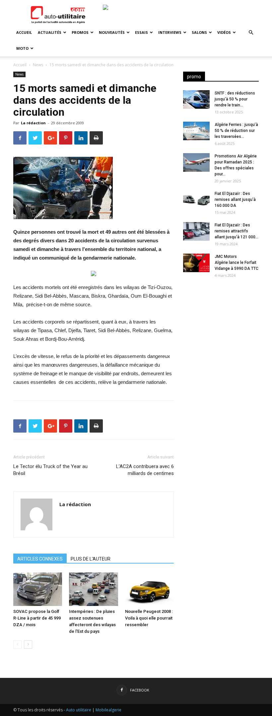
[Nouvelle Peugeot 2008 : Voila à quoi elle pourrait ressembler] (149, 589)
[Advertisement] (221, 325)
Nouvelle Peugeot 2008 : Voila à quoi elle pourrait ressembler (149, 618)
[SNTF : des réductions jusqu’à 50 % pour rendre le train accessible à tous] (196, 99)
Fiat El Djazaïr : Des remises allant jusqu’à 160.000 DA (235, 199)
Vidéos (224, 32)
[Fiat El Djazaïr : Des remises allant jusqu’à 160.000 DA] (196, 200)
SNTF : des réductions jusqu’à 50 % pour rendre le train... (235, 99)
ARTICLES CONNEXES (40, 559)
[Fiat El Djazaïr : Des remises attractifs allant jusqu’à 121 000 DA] (196, 231)
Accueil (24, 32)
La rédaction (33, 122)
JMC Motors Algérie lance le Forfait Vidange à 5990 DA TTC (236, 262)
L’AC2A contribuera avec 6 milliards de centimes (145, 469)
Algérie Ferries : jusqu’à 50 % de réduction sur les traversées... (236, 130)
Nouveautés (112, 32)
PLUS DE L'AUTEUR (90, 559)
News (38, 65)
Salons (199, 32)
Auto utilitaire (78, 710)
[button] (251, 33)
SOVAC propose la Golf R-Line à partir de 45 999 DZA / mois (37, 618)
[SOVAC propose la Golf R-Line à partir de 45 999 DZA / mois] (37, 589)
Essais (141, 32)
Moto (22, 48)
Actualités (49, 32)
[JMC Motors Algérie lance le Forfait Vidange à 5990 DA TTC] (196, 263)
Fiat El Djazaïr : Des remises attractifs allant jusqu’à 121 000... (236, 231)
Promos (80, 32)
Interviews (169, 32)
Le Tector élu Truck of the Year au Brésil (50, 469)
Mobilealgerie (108, 710)
